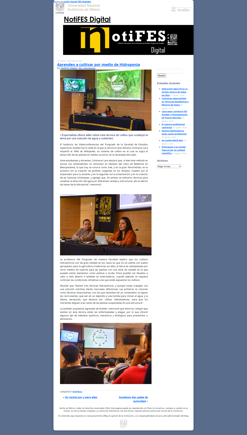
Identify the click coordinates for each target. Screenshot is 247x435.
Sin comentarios (87, 68)
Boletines (77, 392)
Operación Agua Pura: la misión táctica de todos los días (175, 92)
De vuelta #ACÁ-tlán (172, 140)
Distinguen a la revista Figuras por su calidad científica (174, 150)
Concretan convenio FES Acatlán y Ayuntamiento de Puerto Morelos (174, 114)
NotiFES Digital (87, 18)
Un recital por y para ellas (81, 397)
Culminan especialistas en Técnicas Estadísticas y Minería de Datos (175, 101)
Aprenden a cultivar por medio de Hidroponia (98, 64)
